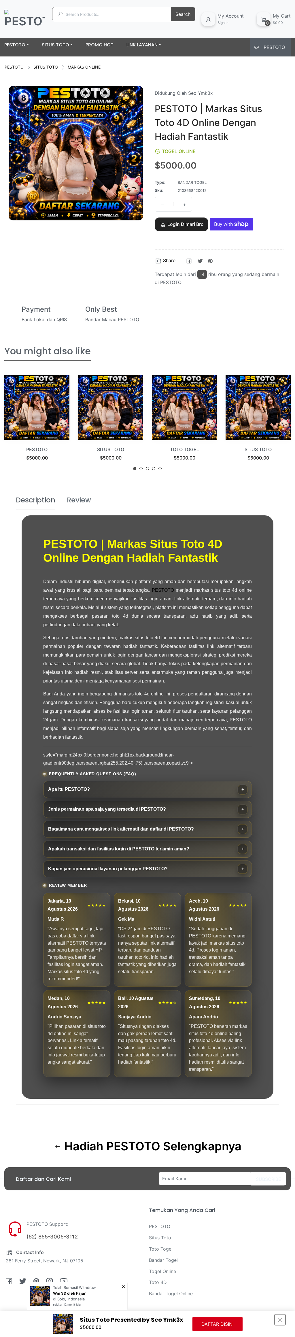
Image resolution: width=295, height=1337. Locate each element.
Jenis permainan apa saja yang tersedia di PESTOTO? (107, 809)
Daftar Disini (217, 1324)
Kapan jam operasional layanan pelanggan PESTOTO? (108, 868)
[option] (37, 425)
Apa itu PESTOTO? (69, 789)
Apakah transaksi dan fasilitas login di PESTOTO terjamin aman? (118, 848)
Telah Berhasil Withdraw (74, 1287)
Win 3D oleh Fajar (69, 1293)
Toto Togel (161, 1249)
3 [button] (147, 468)
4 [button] (153, 468)
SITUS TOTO (45, 67)
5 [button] (160, 468)
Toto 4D (158, 1282)
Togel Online (162, 1271)
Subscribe (268, 1179)
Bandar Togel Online (171, 1293)
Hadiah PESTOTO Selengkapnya (151, 1146)
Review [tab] (79, 500)
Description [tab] (35, 500)
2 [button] (141, 468)
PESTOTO (14, 67)
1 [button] (134, 468)
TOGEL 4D (258, 449)
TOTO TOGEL (110, 449)
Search (182, 14)
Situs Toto (160, 1237)
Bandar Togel (163, 1260)
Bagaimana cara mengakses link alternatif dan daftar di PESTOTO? (121, 829)
